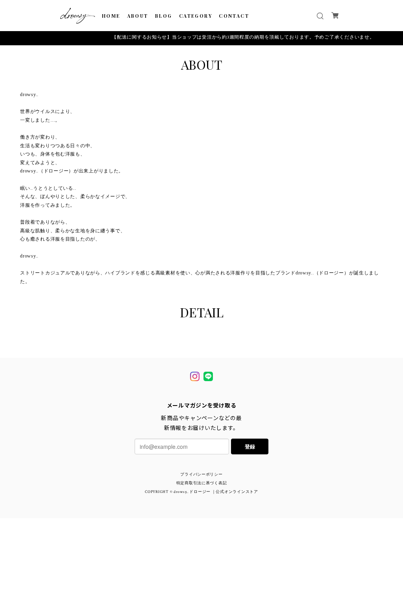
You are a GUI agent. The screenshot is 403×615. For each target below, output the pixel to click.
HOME (111, 16)
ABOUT (137, 16)
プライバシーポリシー (201, 474)
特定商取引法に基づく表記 (201, 483)
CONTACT (234, 16)
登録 (250, 446)
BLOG (163, 16)
